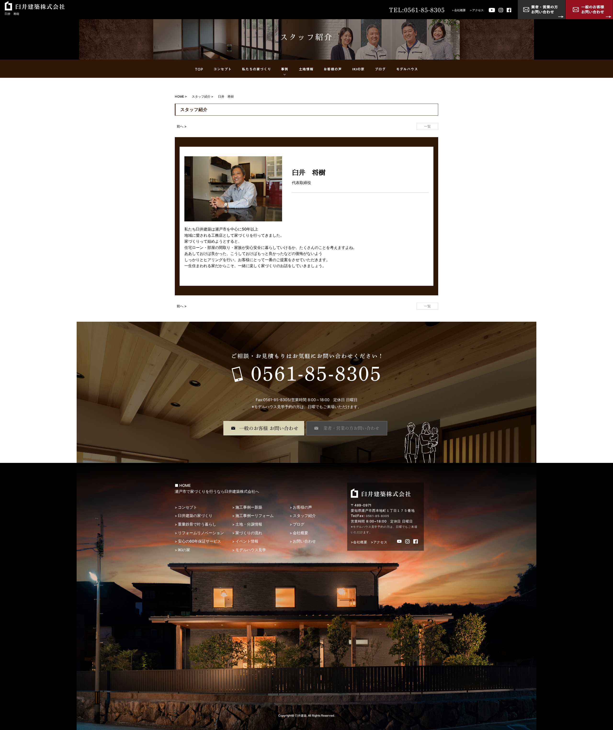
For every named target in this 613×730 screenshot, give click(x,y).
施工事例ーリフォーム (254, 515)
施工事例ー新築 (248, 507)
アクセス (478, 10)
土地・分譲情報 (248, 524)
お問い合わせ (304, 541)
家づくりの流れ (248, 532)
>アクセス (379, 542)
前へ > (182, 126)
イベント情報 (246, 541)
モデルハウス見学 (250, 549)
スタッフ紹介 (304, 515)
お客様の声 (302, 507)
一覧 (427, 126)
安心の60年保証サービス (199, 541)
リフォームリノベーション (201, 532)
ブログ (298, 524)
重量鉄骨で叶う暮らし (197, 524)
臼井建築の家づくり (195, 515)
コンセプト (187, 507)
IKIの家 (184, 549)
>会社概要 (359, 542)
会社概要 (460, 10)
